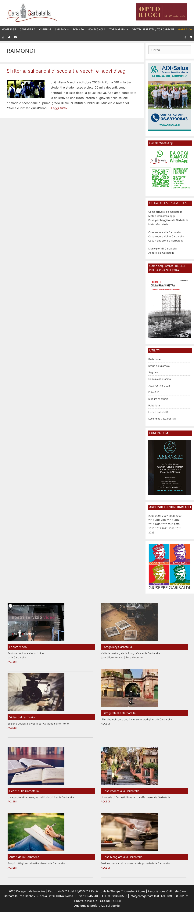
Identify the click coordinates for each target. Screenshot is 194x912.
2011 (157, 519)
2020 (151, 528)
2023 (171, 528)
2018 (170, 524)
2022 (165, 528)
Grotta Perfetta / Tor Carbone (153, 29)
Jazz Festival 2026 (159, 385)
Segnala (153, 372)
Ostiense (45, 29)
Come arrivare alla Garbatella (165, 211)
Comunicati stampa (159, 378)
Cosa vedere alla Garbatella (164, 232)
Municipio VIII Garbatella (162, 248)
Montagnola (97, 29)
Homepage (9, 29)
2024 (178, 528)
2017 (164, 524)
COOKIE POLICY (111, 901)
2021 (158, 528)
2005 (151, 515)
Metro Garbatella (158, 224)
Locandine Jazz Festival (162, 418)
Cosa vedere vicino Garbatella (166, 236)
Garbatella (27, 29)
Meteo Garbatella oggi (161, 215)
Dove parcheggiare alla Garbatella (168, 220)
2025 (151, 532)
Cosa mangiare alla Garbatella (165, 240)
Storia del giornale (159, 365)
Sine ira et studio (158, 398)
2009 (178, 515)
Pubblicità (154, 405)
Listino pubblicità (158, 412)
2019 (177, 524)
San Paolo (62, 29)
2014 (176, 519)
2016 (157, 524)
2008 (172, 515)
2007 (165, 515)
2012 (164, 519)
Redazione (154, 359)
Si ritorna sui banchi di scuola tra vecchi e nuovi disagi (67, 71)
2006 (158, 515)
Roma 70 (78, 29)
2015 (151, 524)
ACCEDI (12, 661)
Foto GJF (153, 392)
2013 (170, 519)
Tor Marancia (118, 29)
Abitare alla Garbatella (161, 252)
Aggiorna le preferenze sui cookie (97, 905)
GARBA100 (185, 29)
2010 (151, 519)
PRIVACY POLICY (85, 901)
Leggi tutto (59, 108)
